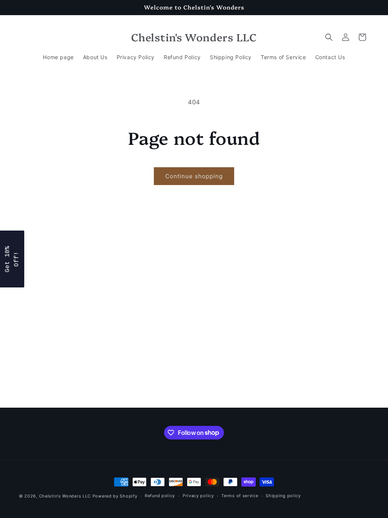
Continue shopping (194, 176)
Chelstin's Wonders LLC (65, 496)
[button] (329, 37)
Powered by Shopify (115, 496)
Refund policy (160, 495)
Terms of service (239, 495)
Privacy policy (198, 495)
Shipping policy (283, 495)
